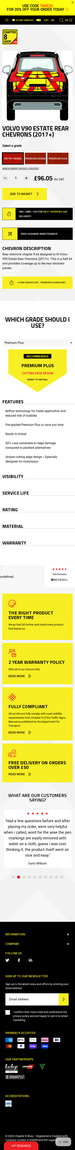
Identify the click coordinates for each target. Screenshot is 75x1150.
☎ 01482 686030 (22, 20)
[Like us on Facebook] (19, 960)
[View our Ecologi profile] (11, 1068)
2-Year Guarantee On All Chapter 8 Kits (41, 282)
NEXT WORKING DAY (55, 211)
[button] (59, 575)
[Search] (61, 20)
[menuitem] (28, 1066)
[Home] (10, 36)
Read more (16, 676)
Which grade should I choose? (20, 168)
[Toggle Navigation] (7, 20)
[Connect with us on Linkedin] (31, 960)
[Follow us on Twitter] (8, 960)
